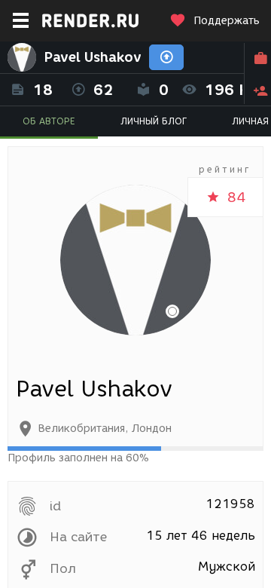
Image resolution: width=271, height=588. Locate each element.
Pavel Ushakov (93, 57)
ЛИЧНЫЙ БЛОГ (153, 121)
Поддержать (226, 20)
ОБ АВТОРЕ (49, 121)
